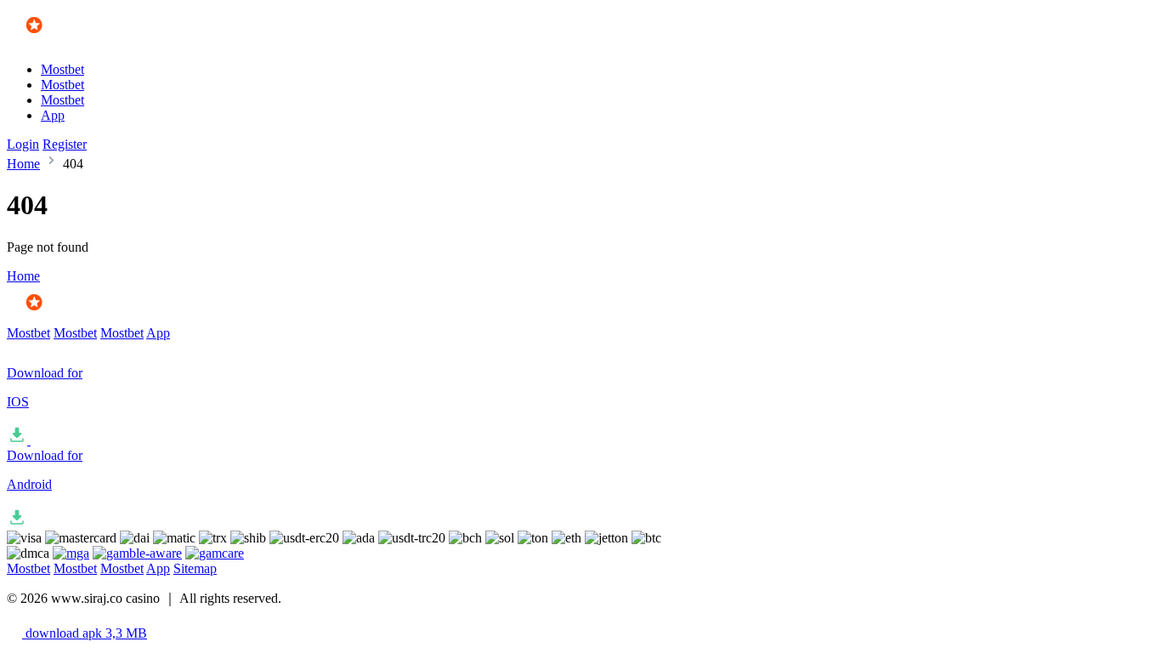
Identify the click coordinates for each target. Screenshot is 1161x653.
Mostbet (62, 69)
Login (23, 144)
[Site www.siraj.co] (56, 40)
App (53, 115)
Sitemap (195, 568)
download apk (84, 633)
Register (64, 144)
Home (23, 163)
